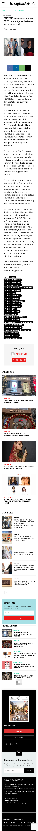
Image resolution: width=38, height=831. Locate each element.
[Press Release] (5, 29)
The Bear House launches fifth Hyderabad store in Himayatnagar (16, 434)
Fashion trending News (12, 306)
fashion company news (12, 282)
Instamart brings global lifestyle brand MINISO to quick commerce (24, 666)
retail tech (26, 330)
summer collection (11, 335)
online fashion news (12, 330)
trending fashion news (12, 338)
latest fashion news (12, 319)
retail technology (11, 333)
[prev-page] (3, 592)
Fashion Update (10, 309)
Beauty (16, 578)
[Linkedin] (16, 68)
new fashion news (26, 322)
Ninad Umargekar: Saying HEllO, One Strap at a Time (24, 553)
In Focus (16, 517)
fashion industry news (12, 285)
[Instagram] (17, 360)
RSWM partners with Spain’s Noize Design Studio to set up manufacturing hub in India (24, 568)
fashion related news (12, 290)
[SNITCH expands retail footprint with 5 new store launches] (19, 385)
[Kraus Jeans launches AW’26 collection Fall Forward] (7, 676)
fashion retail (10, 293)
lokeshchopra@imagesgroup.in (19, 803)
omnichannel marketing (13, 327)
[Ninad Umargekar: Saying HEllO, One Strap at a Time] (7, 552)
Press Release (12, 29)
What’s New (12, 10)
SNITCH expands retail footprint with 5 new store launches (18, 402)
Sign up (19, 618)
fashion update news (12, 312)
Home (4, 10)
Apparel (22, 10)
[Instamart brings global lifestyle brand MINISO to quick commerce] (7, 665)
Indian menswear (10, 314)
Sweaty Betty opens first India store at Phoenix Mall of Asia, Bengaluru (24, 538)
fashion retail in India (12, 296)
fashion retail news (12, 298)
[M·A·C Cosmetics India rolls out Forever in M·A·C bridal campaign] (19, 451)
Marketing (8, 464)
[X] (21, 360)
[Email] (28, 68)
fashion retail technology (14, 301)
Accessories (8, 497)
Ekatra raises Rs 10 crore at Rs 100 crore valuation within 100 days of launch (17, 501)
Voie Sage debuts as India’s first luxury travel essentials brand (24, 583)
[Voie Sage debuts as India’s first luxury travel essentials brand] (7, 582)
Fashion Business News (12, 280)
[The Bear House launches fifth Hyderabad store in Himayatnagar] (19, 418)
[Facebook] (10, 68)
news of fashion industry (13, 325)
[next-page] (6, 592)
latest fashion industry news (15, 317)
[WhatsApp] (22, 68)
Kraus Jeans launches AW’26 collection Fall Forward (23, 677)
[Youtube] (24, 360)
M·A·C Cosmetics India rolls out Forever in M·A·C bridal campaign (19, 467)
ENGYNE (12, 277)
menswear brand (10, 322)
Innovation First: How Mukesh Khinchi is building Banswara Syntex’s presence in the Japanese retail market (24, 523)
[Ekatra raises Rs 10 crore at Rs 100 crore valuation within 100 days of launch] (19, 484)
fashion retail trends (12, 304)
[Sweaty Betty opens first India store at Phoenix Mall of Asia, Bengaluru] (7, 537)
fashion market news (12, 288)
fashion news (27, 288)
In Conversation (19, 550)
